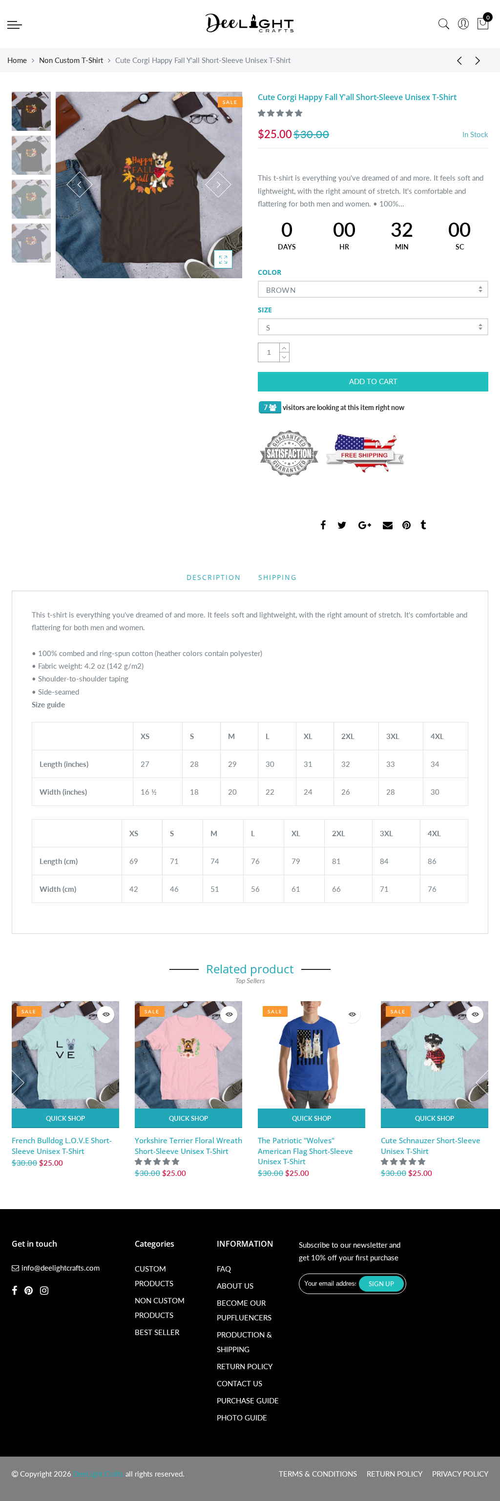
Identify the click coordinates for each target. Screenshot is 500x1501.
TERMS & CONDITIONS (318, 1473)
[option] (149, 185)
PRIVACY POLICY (460, 1473)
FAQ (224, 1268)
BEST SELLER (157, 1332)
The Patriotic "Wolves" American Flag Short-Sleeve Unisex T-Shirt (305, 1150)
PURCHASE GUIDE (248, 1400)
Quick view (105, 1014)
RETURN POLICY (244, 1366)
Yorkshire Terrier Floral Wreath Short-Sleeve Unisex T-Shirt (188, 1145)
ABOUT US (235, 1285)
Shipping (277, 577)
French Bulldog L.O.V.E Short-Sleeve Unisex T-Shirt (62, 1145)
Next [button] (218, 184)
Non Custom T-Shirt (71, 60)
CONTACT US (239, 1383)
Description (214, 577)
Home (17, 60)
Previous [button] (79, 184)
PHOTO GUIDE (242, 1417)
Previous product (456, 60)
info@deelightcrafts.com (60, 1267)
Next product (480, 60)
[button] (281, 112)
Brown (280, 290)
